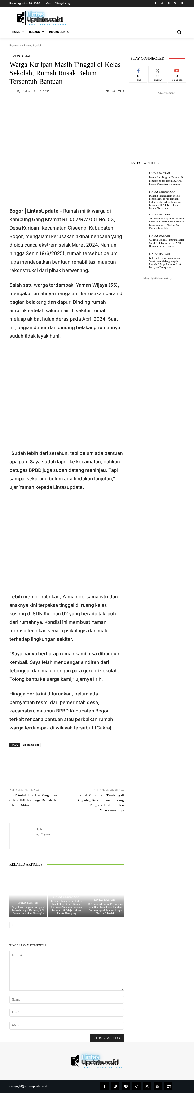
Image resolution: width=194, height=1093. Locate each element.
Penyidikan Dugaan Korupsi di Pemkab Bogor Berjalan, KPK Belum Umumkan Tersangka (28, 910)
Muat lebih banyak (155, 278)
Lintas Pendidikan (66, 897)
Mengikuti (157, 69)
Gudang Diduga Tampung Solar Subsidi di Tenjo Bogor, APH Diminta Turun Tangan (166, 242)
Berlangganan (177, 71)
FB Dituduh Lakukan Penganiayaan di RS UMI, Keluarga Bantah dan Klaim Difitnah (35, 800)
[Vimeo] (175, 3)
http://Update (43, 834)
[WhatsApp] (158, 1086)
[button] (179, 32)
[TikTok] (136, 1086)
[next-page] (20, 925)
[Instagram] (162, 3)
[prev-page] (12, 925)
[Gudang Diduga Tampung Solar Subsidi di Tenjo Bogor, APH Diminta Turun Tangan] (139, 241)
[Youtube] (182, 3)
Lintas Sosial (32, 45)
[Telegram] (126, 1086)
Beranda (15, 45)
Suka (138, 69)
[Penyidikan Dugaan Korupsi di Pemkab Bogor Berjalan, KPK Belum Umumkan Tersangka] (28, 894)
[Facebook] (155, 3)
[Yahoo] (168, 1086)
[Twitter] (169, 3)
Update (26, 90)
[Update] (13, 91)
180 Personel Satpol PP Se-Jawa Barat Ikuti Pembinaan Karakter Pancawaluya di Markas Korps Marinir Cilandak (105, 909)
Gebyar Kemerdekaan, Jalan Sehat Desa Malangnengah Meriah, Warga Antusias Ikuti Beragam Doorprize (165, 262)
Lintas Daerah (27, 903)
